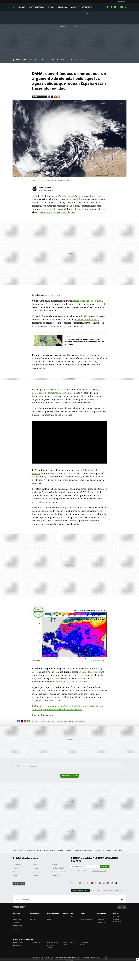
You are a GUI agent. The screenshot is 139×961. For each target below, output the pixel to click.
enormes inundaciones (86, 319)
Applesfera (16, 922)
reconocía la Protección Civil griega (57, 212)
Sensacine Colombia (50, 946)
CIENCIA (51, 7)
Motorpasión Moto (86, 920)
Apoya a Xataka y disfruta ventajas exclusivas (104, 890)
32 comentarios (40, 97)
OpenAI (73, 60)
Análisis (35, 864)
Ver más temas (19, 884)
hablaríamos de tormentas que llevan (50, 392)
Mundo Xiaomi (17, 930)
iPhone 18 (55, 60)
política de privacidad (99, 871)
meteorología (62, 721)
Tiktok (111, 7)
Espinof (49, 920)
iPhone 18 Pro (99, 850)
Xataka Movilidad (58, 868)
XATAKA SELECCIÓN (36, 7)
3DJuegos (33, 917)
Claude (69, 850)
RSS (104, 882)
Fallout (37, 60)
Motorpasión (84, 917)
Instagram (118, 7)
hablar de (84, 354)
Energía (35, 868)
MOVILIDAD (62, 7)
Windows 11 (56, 876)
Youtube (121, 7)
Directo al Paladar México (69, 943)
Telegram (114, 7)
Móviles (15, 868)
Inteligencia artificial (59, 872)
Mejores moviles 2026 (34, 850)
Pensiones (45, 60)
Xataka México (18, 942)
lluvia (72, 721)
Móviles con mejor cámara (83, 850)
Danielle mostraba (91, 671)
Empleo (35, 876)
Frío (87, 60)
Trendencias (100, 917)
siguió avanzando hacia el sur (87, 300)
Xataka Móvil (17, 920)
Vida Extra (33, 920)
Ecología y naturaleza (47, 721)
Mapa (93, 60)
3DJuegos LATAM (35, 942)
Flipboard (55, 97)
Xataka (15, 917)
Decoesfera (100, 920)
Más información (84, 959)
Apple (15, 872)
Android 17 (61, 850)
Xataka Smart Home (17, 926)
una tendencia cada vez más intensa (69, 681)
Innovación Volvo (73, 27)
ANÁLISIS (21, 7)
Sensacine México (52, 942)
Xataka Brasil (17, 945)
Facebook (49, 97)
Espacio (54, 864)
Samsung (36, 872)
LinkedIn (112, 882)
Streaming (16, 864)
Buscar (122, 899)
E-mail (58, 97)
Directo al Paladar (69, 917)
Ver (70, 776)
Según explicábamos (76, 199)
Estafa (81, 60)
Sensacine (50, 917)
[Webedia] (121, 1)
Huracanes (81, 721)
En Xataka (68, 336)
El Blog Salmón (118, 917)
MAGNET (74, 7)
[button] (45, 187)
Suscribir (104, 866)
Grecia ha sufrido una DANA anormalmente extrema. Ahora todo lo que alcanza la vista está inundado (84, 341)
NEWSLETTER (87, 7)
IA (67, 60)
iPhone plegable (49, 850)
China (30, 60)
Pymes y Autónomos (117, 920)
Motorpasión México (84, 943)
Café (62, 60)
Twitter (125, 7)
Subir (120, 907)
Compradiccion (101, 922)
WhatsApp (107, 7)
